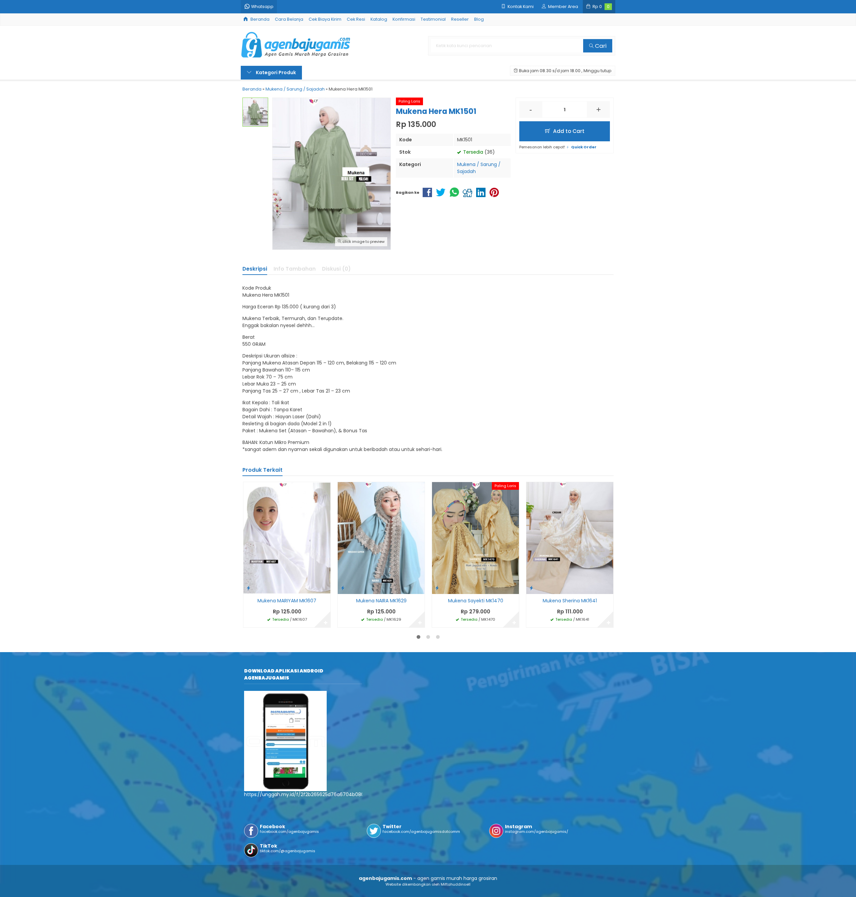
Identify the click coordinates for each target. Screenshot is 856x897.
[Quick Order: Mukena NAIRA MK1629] (342, 588)
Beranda (259, 19)
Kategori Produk (275, 72)
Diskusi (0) (336, 268)
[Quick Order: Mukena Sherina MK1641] (531, 588)
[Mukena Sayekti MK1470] (475, 537)
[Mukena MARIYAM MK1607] (286, 537)
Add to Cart (568, 131)
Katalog (378, 19)
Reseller (460, 19)
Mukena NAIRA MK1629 (381, 600)
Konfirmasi (404, 19)
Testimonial (433, 19)
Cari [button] (600, 46)
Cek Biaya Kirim (325, 19)
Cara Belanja (289, 19)
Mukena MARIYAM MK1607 (286, 600)
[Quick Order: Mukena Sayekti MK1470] (437, 588)
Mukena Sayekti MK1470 (475, 600)
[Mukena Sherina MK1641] (569, 537)
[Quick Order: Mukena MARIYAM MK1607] (248, 588)
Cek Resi (356, 19)
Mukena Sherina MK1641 (570, 600)
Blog (479, 19)
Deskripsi (254, 268)
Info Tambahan (295, 268)
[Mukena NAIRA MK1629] (381, 537)
